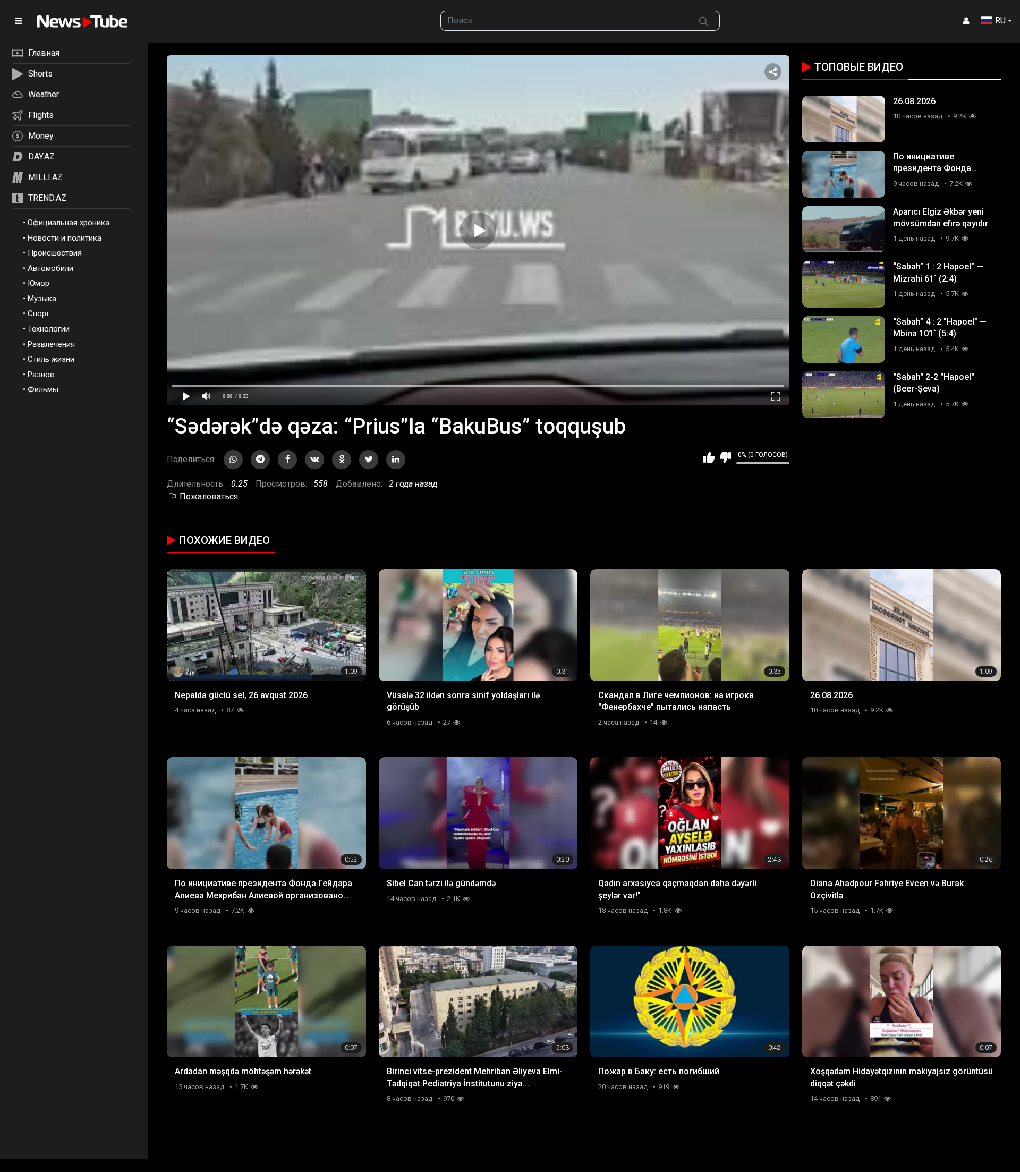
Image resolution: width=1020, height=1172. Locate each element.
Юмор (38, 283)
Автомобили (50, 268)
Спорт (38, 313)
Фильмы (43, 389)
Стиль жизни (51, 359)
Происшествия (55, 253)
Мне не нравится (725, 457)
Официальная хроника (68, 222)
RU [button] (1000, 20)
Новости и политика (64, 238)
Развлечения (51, 344)
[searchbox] (564, 21)
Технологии (49, 329)
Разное (41, 374)
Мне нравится (709, 457)
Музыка (42, 298)
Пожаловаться (207, 496)
